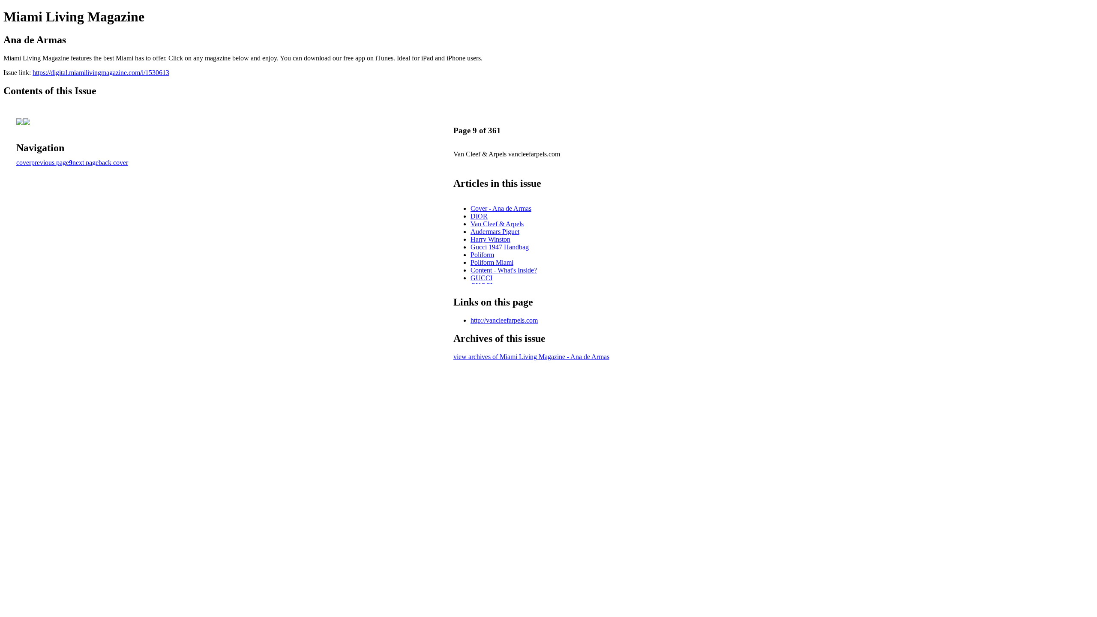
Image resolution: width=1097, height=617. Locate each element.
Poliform (482, 254)
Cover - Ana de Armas (501, 208)
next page (85, 162)
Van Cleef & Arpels (497, 224)
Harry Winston (490, 239)
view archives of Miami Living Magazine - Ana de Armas (531, 356)
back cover (113, 162)
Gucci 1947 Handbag (500, 247)
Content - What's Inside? (504, 270)
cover (23, 162)
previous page (50, 162)
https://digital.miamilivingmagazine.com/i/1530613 (101, 72)
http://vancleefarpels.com (504, 320)
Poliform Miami (492, 262)
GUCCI (481, 278)
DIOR (479, 216)
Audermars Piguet (495, 231)
